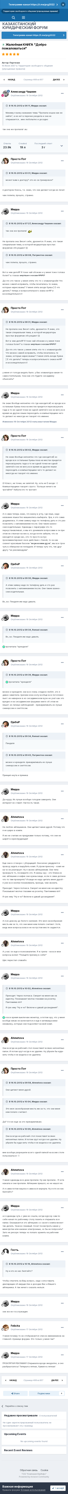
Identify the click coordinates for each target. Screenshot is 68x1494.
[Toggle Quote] (7, 105)
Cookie (44, 1470)
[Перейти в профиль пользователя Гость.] (6, 1252)
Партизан (14, 62)
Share (16, 1393)
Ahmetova (17, 816)
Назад (11, 79)
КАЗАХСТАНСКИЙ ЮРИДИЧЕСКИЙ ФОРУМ (25, 26)
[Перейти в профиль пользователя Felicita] (6, 1327)
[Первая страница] (4, 79)
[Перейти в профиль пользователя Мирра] (6, 211)
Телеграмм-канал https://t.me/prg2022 (32, 4)
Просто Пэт (18, 159)
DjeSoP (15, 564)
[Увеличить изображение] (29, 231)
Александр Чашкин (23, 91)
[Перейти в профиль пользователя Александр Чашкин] (6, 94)
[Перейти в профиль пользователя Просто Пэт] (6, 161)
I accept (59, 1488)
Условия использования (33, 1490)
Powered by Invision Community (34, 1477)
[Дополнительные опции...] (62, 93)
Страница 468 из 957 (34, 79)
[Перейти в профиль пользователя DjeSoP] (6, 566)
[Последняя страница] (64, 79)
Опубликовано (27, 95)
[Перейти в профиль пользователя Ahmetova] (6, 819)
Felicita (15, 1325)
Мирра (15, 209)
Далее (56, 79)
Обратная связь (29, 1470)
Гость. (15, 1249)
